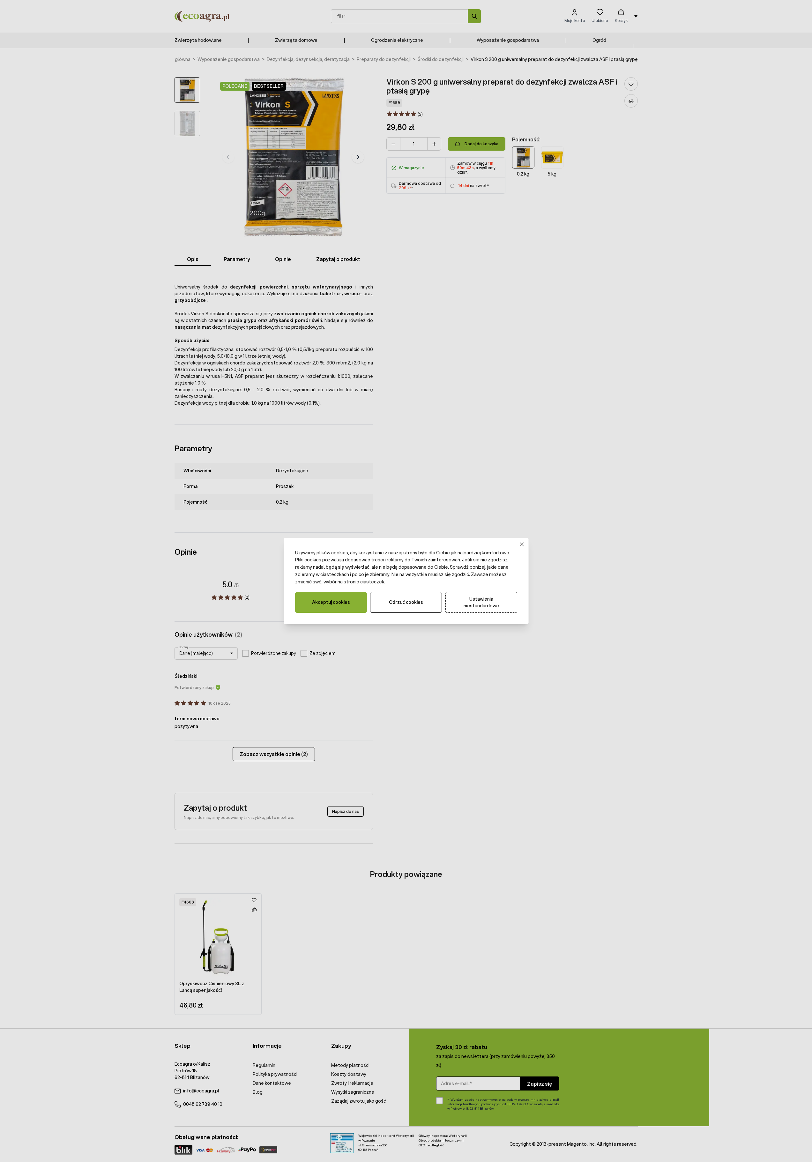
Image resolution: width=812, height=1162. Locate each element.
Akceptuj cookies (331, 602)
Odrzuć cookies (406, 602)
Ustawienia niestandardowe (481, 602)
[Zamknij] (522, 544)
